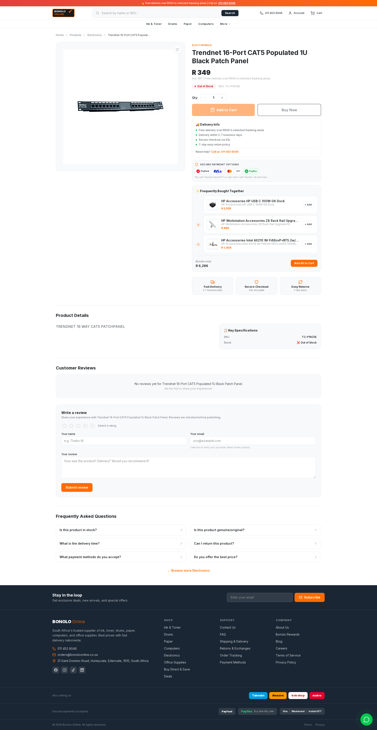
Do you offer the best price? (215, 557)
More (223, 24)
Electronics (94, 35)
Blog (279, 641)
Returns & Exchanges (235, 648)
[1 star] (64, 426)
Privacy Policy (286, 662)
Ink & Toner (154, 24)
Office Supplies (175, 662)
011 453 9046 (226, 3)
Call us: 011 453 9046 (224, 151)
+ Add (308, 204)
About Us (282, 627)
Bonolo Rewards (288, 634)
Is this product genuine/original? (219, 530)
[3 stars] (78, 426)
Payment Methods (233, 662)
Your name (68, 434)
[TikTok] (73, 670)
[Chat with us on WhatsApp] (366, 719)
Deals (168, 676)
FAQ (223, 634)
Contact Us (228, 627)
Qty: (195, 97)
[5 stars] (92, 426)
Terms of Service (288, 655)
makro (317, 695)
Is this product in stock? (78, 530)
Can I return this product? (214, 543)
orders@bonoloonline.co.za (78, 654)
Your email (197, 434)
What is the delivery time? (79, 543)
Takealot (258, 695)
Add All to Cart (304, 263)
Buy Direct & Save (177, 669)
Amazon (278, 695)
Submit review (77, 487)
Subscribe (312, 597)
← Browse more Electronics (188, 570)
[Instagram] (64, 670)
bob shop (298, 695)
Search (230, 13)
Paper (188, 24)
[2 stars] (71, 426)
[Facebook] (55, 670)
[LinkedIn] (82, 670)
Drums (172, 24)
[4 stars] (85, 426)
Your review (69, 454)
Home (60, 35)
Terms (307, 724)
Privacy (320, 724)
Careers (281, 648)
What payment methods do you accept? (90, 557)
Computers (206, 24)
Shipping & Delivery (234, 641)
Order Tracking (231, 655)
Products (75, 35)
